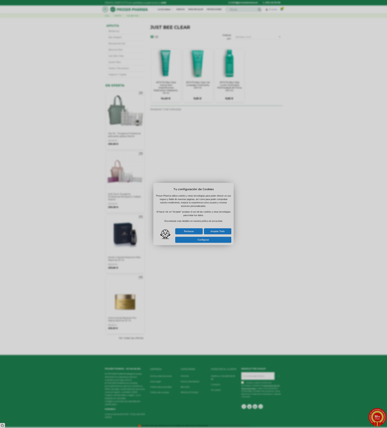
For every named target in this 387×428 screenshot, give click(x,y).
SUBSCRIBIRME (205, 220)
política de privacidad (186, 223)
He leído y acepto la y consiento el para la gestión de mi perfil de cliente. (190, 224)
